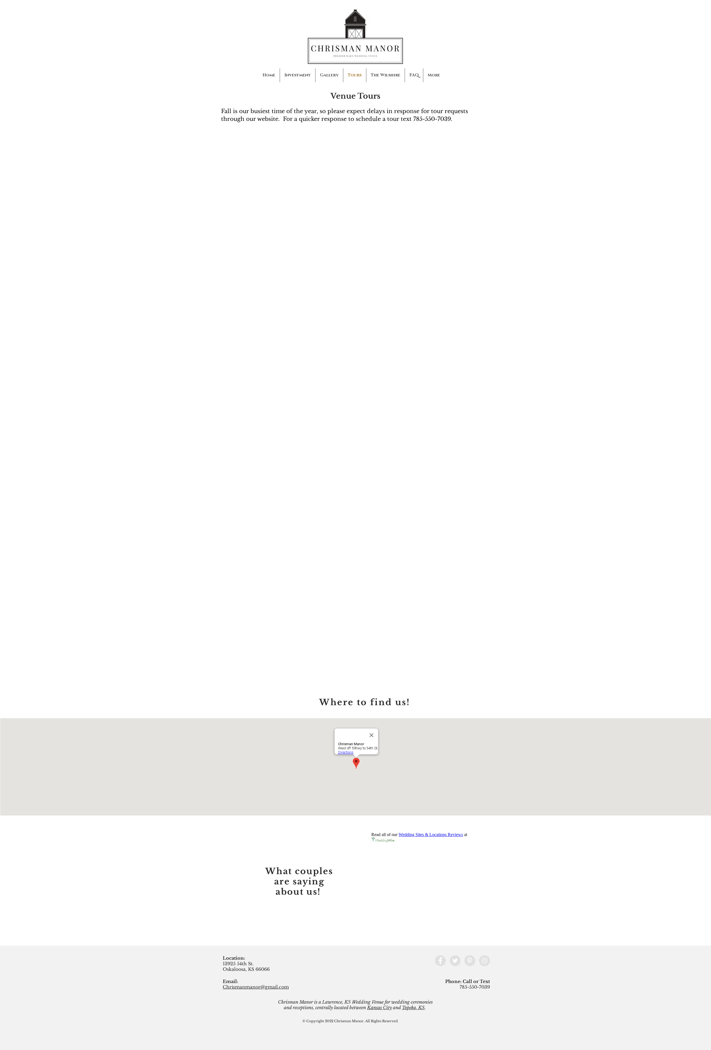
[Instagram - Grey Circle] (484, 960)
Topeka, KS (413, 1007)
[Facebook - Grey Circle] (440, 960)
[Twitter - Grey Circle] (455, 960)
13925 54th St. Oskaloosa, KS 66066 (246, 966)
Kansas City (379, 1007)
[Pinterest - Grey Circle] (469, 960)
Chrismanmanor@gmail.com (256, 987)
